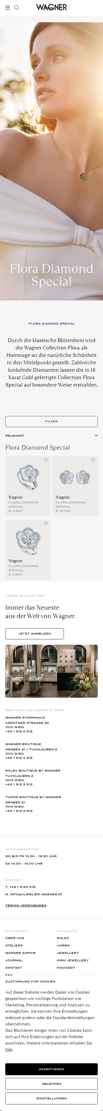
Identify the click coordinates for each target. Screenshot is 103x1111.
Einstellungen (51, 1098)
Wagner (15, 497)
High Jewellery (73, 960)
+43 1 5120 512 (22, 887)
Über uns (14, 938)
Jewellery (68, 953)
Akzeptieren (51, 1069)
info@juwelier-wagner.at (36, 894)
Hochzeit (66, 968)
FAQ (8, 975)
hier (8, 1049)
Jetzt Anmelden (34, 633)
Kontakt (13, 968)
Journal (13, 960)
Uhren (63, 945)
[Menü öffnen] (8, 8)
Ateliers (14, 945)
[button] (46, 459)
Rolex (63, 938)
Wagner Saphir (20, 953)
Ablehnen (52, 1084)
